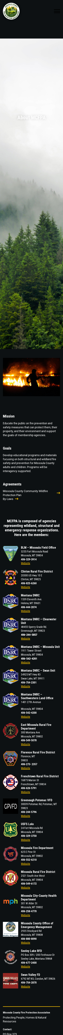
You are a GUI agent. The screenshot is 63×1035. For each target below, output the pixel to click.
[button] (57, 11)
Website (25, 563)
